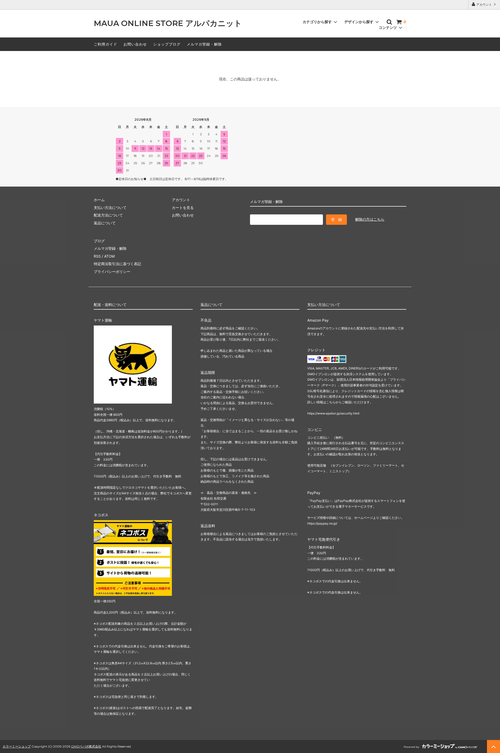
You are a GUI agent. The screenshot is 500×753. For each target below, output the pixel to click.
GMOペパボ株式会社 (86, 746)
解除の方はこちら (369, 219)
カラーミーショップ (17, 746)
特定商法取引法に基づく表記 (117, 263)
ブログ (99, 241)
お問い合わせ (135, 44)
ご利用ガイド (105, 44)
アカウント (484, 5)
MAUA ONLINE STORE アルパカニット (168, 23)
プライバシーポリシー (112, 271)
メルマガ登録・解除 (204, 44)
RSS (97, 256)
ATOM (109, 256)
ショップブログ (166, 44)
